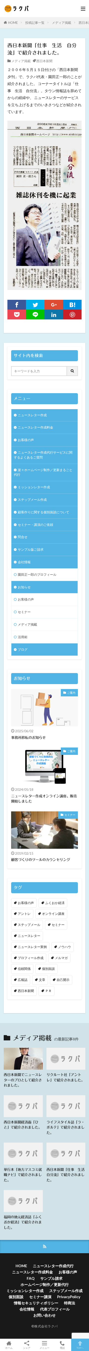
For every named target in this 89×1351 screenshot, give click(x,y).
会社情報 (24, 562)
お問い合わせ (44, 1315)
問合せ (22, 537)
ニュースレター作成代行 (53, 1266)
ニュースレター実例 (32, 947)
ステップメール (29, 925)
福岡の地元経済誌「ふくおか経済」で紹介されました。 (23, 1222)
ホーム (9, 1347)
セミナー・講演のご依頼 (35, 525)
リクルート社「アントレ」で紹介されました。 (65, 1077)
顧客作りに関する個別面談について (43, 512)
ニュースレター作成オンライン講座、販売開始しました (44, 798)
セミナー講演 (40, 1296)
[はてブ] (72, 305)
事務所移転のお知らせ (28, 737)
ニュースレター (29, 936)
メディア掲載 (61, 23)
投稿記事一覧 (34, 23)
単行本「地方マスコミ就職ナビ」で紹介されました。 (23, 1175)
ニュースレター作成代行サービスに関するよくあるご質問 (43, 454)
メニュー (44, 1347)
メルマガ (61, 958)
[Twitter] (35, 305)
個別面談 (48, 969)
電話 (62, 1347)
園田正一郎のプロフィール (37, 574)
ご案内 (71, 692)
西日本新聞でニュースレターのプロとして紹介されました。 (23, 1080)
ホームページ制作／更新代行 (45, 1284)
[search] (72, 371)
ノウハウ (64, 947)
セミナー (24, 612)
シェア (26, 1347)
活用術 (22, 637)
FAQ (31, 1278)
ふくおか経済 (55, 903)
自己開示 (63, 980)
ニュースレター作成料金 (35, 427)
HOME (13, 23)
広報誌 (22, 980)
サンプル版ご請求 (31, 549)
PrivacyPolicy (68, 1296)
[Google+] (53, 305)
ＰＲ (48, 991)
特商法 (69, 1303)
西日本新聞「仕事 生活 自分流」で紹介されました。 (66, 1175)
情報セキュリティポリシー (36, 1303)
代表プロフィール (55, 1309)
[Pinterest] (72, 314)
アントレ (24, 914)
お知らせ (24, 587)
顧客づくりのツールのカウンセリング (40, 860)
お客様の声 (26, 440)
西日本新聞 (44, 61)
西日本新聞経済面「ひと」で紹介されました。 (23, 1124)
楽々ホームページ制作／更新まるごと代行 (43, 472)
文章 (42, 980)
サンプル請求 (51, 1278)
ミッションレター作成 (34, 487)
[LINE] (35, 314)
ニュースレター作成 (32, 415)
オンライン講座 (53, 914)
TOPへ (80, 1347)
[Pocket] (16, 314)
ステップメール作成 (32, 500)
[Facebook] (16, 305)
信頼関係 (24, 969)
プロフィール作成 (31, 958)
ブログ (22, 649)
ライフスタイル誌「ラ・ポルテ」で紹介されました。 (65, 1127)
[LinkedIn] (53, 314)
